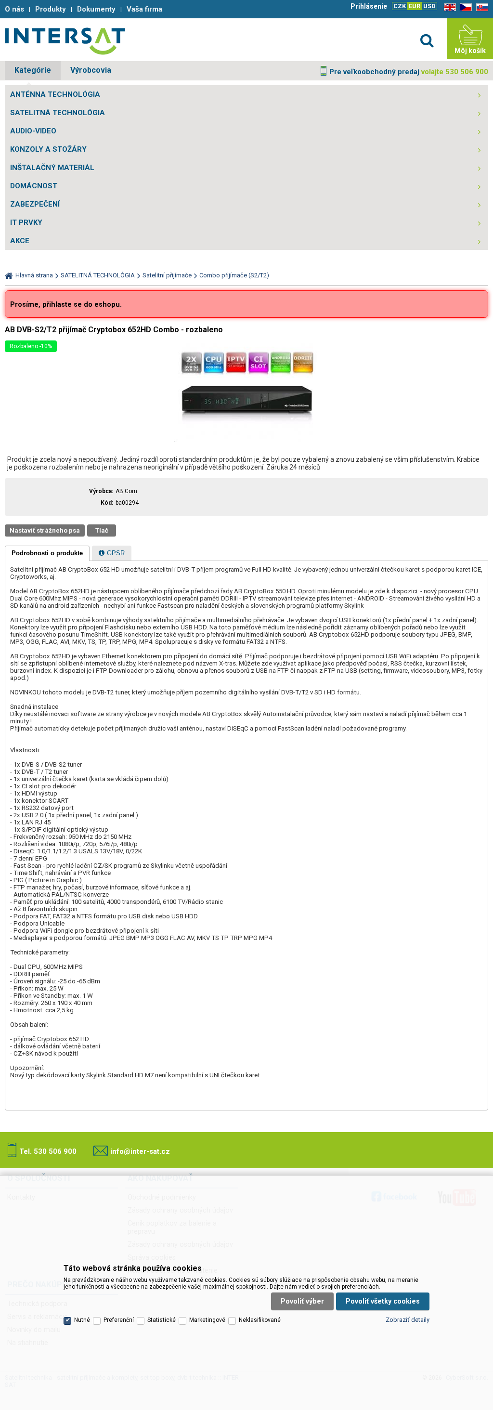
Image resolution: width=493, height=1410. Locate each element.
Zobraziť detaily (407, 1319)
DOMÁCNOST (33, 186)
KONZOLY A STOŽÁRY (48, 149)
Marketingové (207, 1320)
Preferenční (119, 1320)
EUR (414, 6)
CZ (464, 7)
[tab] (47, 553)
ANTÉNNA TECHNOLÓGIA (55, 94)
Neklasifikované (260, 1320)
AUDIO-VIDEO (33, 131)
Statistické (161, 1320)
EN (448, 7)
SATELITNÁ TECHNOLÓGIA (57, 112)
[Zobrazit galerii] (246, 440)
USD (429, 6)
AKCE (19, 240)
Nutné (82, 1320)
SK (480, 7)
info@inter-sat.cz (140, 1151)
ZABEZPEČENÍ (35, 204)
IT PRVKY (26, 222)
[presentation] (47, 553)
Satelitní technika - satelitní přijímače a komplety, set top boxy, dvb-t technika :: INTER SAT (65, 41)
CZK (399, 6)
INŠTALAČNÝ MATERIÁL (52, 167)
